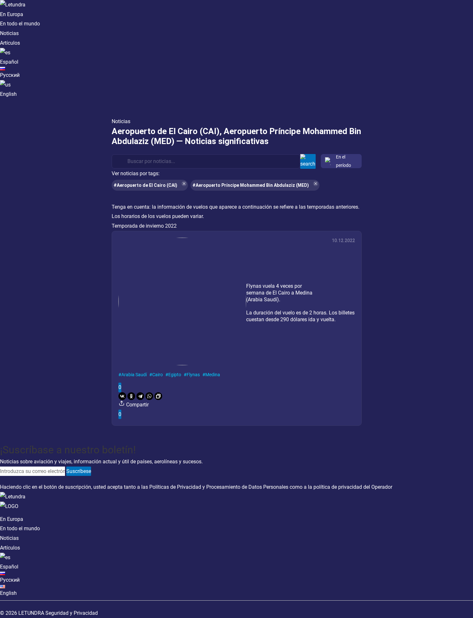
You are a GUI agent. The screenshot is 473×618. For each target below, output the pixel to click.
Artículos (10, 43)
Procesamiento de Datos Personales (247, 487)
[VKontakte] (122, 396)
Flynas (193, 374)
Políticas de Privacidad (175, 487)
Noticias (9, 33)
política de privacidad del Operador (352, 487)
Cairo (157, 374)
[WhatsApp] (149, 396)
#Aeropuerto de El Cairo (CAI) (145, 185)
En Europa (11, 14)
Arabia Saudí (134, 374)
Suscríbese (78, 471)
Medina (212, 374)
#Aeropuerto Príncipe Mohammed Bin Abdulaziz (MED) (250, 185)
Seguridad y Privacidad (71, 613)
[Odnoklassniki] (131, 396)
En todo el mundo (20, 24)
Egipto (174, 374)
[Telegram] (140, 396)
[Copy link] (158, 396)
